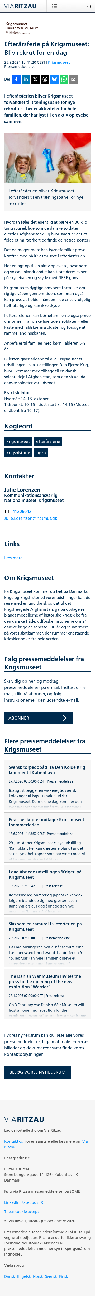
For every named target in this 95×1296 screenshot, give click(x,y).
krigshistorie (18, 452)
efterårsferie (48, 441)
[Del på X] (35, 79)
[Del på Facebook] (16, 79)
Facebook (30, 1202)
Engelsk (24, 1276)
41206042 (21, 511)
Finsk (63, 1276)
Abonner (18, 718)
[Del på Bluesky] (54, 79)
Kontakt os (13, 1141)
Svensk (51, 1276)
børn (41, 452)
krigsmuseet (18, 441)
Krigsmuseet (59, 62)
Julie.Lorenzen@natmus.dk (30, 518)
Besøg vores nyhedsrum (37, 1072)
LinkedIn (12, 1202)
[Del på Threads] (45, 79)
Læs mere (13, 558)
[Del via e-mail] (73, 79)
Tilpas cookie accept (21, 1211)
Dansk (9, 1276)
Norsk (38, 1276)
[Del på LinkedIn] (26, 79)
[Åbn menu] (55, 6)
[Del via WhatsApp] (64, 79)
